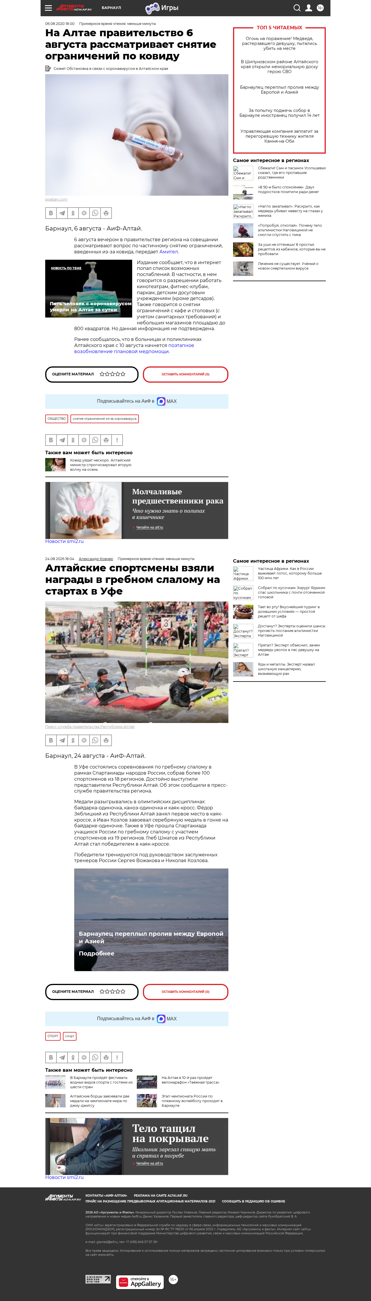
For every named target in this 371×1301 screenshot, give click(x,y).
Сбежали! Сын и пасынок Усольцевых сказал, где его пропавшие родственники (292, 172)
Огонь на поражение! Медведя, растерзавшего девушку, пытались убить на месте (279, 43)
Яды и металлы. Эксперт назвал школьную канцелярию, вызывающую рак (286, 669)
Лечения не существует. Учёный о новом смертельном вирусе (288, 265)
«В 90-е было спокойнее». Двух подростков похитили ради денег (288, 189)
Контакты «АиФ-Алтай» (106, 1196)
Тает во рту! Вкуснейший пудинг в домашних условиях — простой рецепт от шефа (289, 611)
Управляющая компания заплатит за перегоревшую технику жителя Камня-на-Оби (279, 136)
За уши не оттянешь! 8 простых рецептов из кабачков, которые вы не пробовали (291, 249)
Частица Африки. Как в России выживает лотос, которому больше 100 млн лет (290, 573)
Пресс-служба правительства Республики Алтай (89, 726)
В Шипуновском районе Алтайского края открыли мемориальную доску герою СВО (279, 66)
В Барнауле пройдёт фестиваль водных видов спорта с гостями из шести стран (101, 1082)
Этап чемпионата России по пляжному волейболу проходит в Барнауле (192, 1101)
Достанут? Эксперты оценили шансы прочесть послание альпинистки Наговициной (291, 630)
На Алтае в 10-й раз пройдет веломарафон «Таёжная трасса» (190, 1079)
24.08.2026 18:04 (59, 559)
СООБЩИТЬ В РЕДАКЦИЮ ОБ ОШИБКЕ (253, 1201)
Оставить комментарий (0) (186, 374)
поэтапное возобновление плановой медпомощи (134, 348)
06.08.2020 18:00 (59, 23)
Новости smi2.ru (64, 541)
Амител (168, 252)
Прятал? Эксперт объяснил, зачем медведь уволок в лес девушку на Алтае (289, 650)
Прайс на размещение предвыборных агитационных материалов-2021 (150, 1201)
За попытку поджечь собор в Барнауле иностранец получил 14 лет (279, 113)
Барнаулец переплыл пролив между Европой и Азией (279, 90)
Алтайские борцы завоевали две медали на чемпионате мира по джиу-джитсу (99, 1101)
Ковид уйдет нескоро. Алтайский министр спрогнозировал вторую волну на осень (100, 465)
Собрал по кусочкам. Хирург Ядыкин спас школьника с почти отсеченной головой (291, 592)
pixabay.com (56, 199)
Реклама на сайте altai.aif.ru (161, 1196)
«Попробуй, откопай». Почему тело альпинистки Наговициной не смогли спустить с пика (290, 230)
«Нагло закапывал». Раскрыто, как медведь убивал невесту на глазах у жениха (290, 211)
